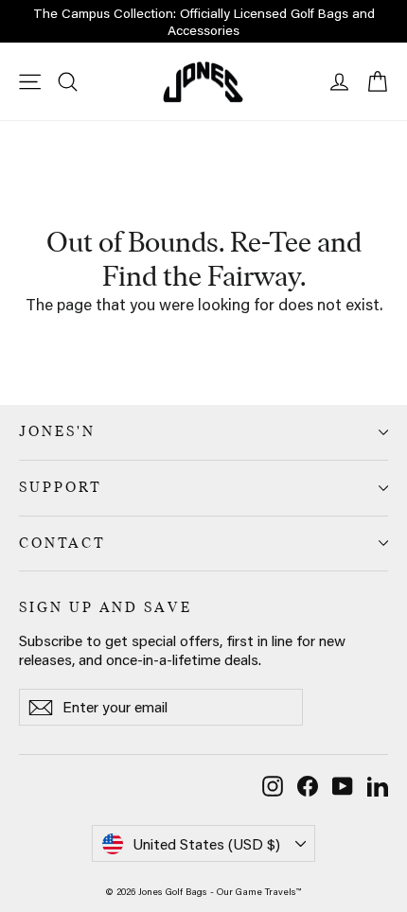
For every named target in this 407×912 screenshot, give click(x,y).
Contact (62, 543)
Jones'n (57, 431)
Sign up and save (105, 607)
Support (60, 487)
